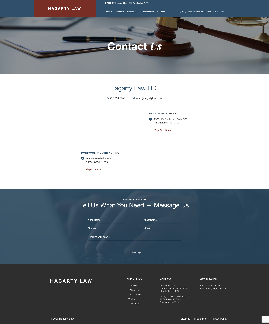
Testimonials (148, 12)
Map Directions (162, 130)
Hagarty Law (64, 8)
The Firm (108, 12)
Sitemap (185, 318)
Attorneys (120, 12)
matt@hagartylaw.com (149, 98)
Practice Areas (133, 12)
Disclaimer (200, 318)
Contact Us (161, 12)
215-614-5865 (221, 11)
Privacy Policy (219, 318)
